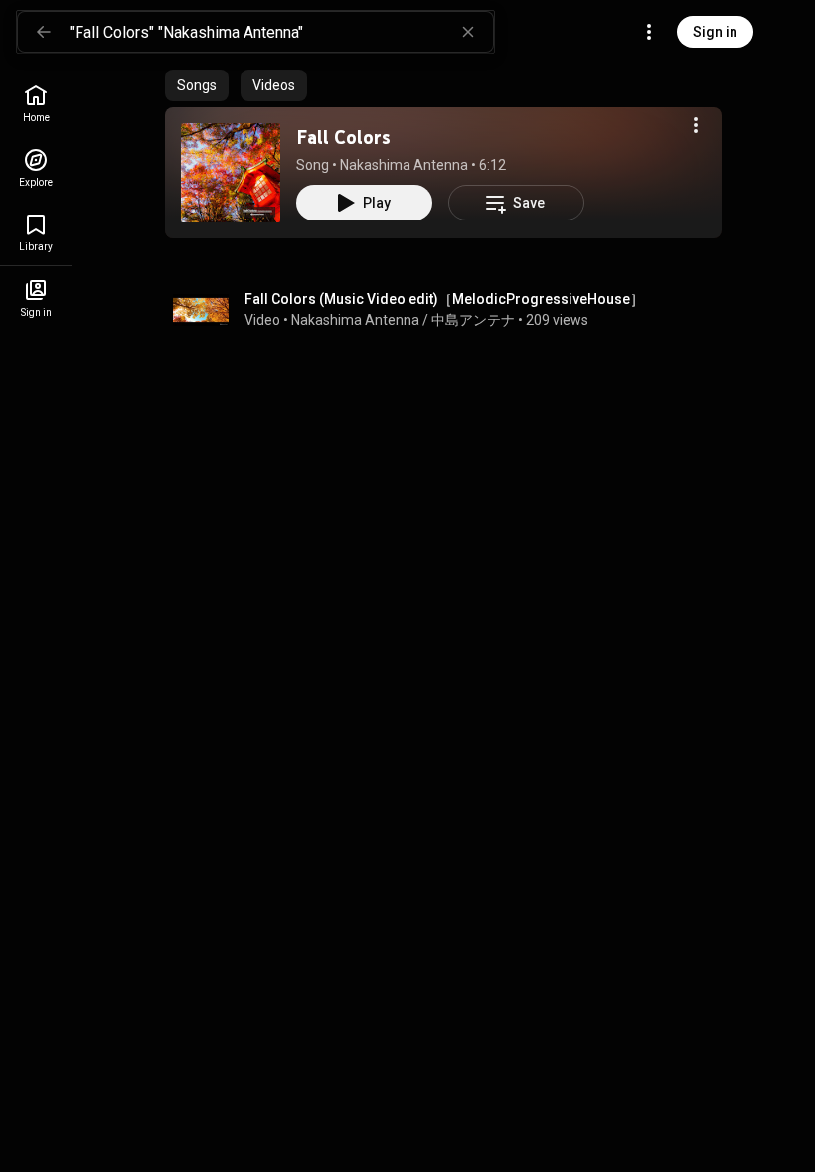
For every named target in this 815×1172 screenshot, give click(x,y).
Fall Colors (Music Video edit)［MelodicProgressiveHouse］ (444, 299)
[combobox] (281, 32)
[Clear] (468, 32)
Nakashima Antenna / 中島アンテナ (403, 320)
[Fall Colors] (230, 172)
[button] (230, 173)
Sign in (715, 32)
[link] (36, 104)
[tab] (197, 85)
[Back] (44, 32)
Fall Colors (343, 137)
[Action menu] (696, 125)
